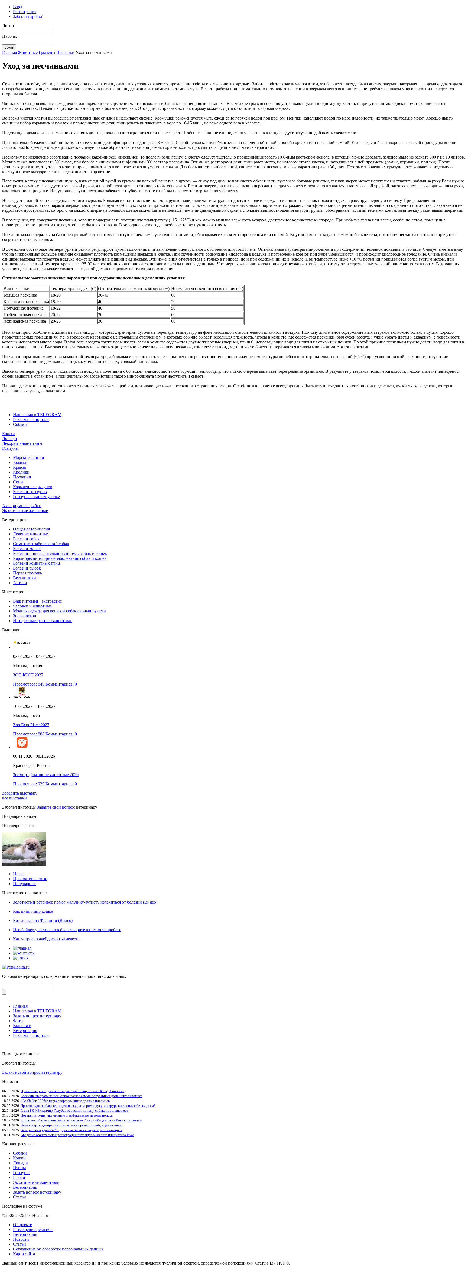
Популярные (24, 883)
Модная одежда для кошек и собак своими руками (59, 611)
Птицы (19, 1167)
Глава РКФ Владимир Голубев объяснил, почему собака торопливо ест (74, 1110)
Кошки (8, 433)
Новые (19, 874)
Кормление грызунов (32, 486)
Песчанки (65, 52)
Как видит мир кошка (33, 911)
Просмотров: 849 (28, 684)
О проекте (22, 1224)
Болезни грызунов (30, 491)
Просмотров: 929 (28, 784)
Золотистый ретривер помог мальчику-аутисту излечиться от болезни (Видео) (85, 902)
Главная (9, 52)
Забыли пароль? (28, 16)
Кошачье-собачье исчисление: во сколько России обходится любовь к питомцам (81, 1120)
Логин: (8, 25)
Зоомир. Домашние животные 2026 (46, 774)
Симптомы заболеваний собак (41, 543)
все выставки (14, 798)
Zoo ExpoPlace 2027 (31, 724)
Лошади (9, 438)
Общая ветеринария (31, 529)
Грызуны (47, 52)
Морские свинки (28, 457)
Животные (28, 52)
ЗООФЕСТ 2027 (28, 675)
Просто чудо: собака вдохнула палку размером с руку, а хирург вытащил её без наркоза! (88, 1106)
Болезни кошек (27, 548)
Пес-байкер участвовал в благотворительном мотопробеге (67, 929)
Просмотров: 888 (28, 734)
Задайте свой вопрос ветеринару (32, 1072)
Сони (18, 482)
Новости (21, 1239)
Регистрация (24, 11)
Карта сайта (24, 1254)
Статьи (19, 1197)
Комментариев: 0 (61, 684)
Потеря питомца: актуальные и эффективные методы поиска (67, 1115)
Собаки (20, 424)
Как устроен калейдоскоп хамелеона (46, 939)
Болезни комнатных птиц (36, 563)
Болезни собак (26, 538)
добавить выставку (19, 793)
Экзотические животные (25, 510)
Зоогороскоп (24, 615)
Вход (17, 6)
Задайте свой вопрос (56, 807)
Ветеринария (25, 1030)
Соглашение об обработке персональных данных (58, 1249)
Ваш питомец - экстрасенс (37, 601)
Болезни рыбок (27, 568)
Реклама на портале (31, 419)
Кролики (21, 472)
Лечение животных (31, 534)
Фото (18, 1020)
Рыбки (19, 1177)
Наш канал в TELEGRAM (37, 414)
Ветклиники (24, 577)
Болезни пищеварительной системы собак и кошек (60, 553)
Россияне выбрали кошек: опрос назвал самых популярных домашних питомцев (81, 1096)
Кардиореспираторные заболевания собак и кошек (59, 558)
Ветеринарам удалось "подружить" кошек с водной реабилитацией (71, 1130)
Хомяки (20, 462)
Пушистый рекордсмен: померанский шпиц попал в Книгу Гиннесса (72, 1091)
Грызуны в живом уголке (36, 496)
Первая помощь (27, 573)
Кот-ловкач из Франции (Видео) (43, 920)
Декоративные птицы (22, 443)
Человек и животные (32, 606)
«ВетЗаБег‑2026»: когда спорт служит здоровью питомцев (65, 1101)
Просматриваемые (30, 878)
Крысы (19, 467)
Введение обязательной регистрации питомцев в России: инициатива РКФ (77, 1135)
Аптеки (20, 582)
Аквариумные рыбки (21, 505)
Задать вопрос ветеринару (37, 1016)
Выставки (22, 1025)
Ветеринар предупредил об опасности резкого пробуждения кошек (72, 1125)
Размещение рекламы (33, 1229)
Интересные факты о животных (42, 620)
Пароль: (9, 36)
